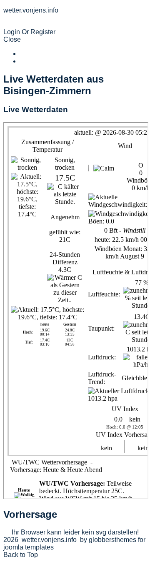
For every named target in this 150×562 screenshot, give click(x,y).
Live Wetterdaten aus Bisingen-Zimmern (53, 84)
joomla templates (28, 547)
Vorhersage (30, 514)
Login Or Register (29, 31)
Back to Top (20, 554)
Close (12, 39)
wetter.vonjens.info (43, 24)
